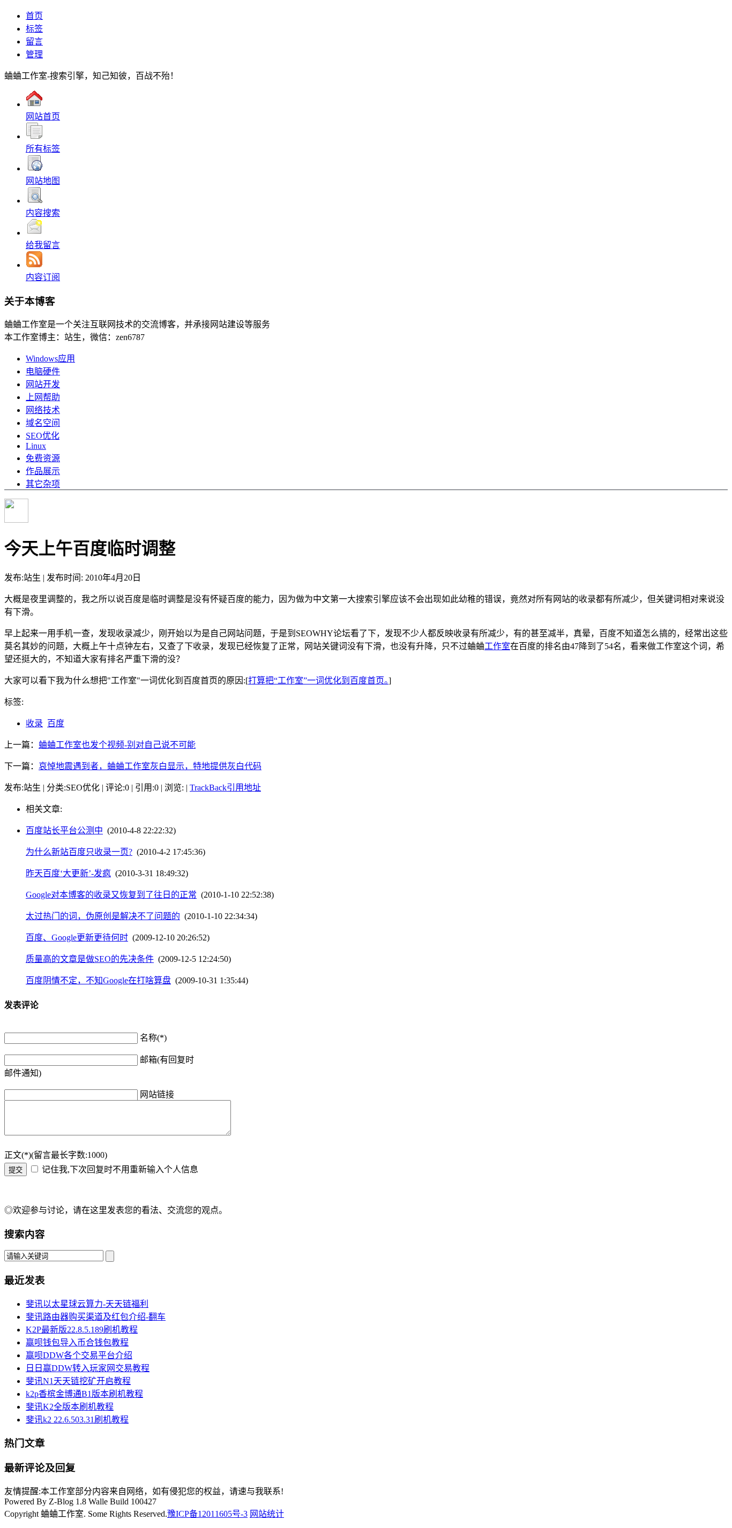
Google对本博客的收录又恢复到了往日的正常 (111, 894)
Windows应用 (50, 358)
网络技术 (43, 410)
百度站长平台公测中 (64, 830)
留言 (34, 41)
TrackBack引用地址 (225, 787)
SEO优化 (42, 435)
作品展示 (43, 471)
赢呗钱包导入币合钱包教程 (77, 1342)
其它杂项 (43, 483)
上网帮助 (43, 397)
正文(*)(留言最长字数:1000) (55, 1155)
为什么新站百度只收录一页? (79, 851)
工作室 (497, 646)
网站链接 (157, 1094)
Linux (36, 445)
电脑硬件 (43, 371)
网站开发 (43, 384)
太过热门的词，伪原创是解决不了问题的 (103, 916)
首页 (34, 15)
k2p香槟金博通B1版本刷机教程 (84, 1393)
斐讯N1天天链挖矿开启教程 (78, 1381)
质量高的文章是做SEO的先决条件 (90, 959)
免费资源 (43, 458)
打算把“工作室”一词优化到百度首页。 (318, 680)
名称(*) (153, 1037)
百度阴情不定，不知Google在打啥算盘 (98, 980)
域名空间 (43, 422)
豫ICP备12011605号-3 (207, 1513)
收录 (34, 723)
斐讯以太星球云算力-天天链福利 (87, 1303)
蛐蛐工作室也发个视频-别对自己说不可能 (117, 744)
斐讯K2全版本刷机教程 (70, 1406)
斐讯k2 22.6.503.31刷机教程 (77, 1419)
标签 (34, 28)
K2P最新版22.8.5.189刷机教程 (82, 1329)
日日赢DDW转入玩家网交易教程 (88, 1368)
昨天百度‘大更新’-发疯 (68, 873)
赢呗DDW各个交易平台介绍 (79, 1355)
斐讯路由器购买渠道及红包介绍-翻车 (96, 1316)
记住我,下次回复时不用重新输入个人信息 (120, 1169)
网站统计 (267, 1513)
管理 (34, 54)
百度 (55, 723)
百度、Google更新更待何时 (77, 937)
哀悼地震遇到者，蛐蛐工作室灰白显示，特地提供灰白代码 (150, 766)
